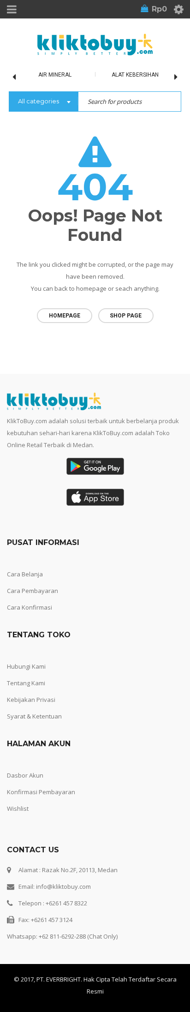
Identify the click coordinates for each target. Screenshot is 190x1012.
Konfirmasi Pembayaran (41, 792)
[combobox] (43, 102)
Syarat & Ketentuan (34, 716)
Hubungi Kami (26, 666)
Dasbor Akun (25, 775)
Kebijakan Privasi (31, 699)
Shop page (126, 315)
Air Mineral (54, 75)
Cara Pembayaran (32, 591)
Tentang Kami (26, 683)
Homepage (64, 315)
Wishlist (18, 808)
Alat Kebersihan (135, 75)
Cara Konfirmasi (29, 607)
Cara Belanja (25, 574)
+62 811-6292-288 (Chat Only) (78, 936)
